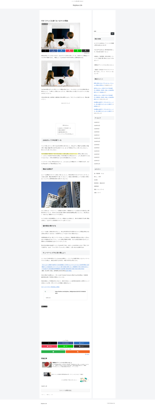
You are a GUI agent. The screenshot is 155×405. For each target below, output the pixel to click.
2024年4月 (96, 151)
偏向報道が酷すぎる (63, 132)
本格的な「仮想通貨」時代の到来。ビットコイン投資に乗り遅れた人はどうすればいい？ (104, 58)
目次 (64, 125)
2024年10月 (97, 141)
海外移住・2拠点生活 (99, 183)
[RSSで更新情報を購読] (78, 351)
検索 (95, 31)
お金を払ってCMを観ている (65, 128)
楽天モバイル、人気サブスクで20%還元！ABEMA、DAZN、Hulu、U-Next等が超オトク (104, 90)
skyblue (102, 92)
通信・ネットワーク (99, 189)
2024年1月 (96, 160)
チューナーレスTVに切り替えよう (66, 134)
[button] (86, 50)
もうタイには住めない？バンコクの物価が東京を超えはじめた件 (104, 44)
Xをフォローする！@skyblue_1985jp (50, 287)
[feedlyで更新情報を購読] (53, 351)
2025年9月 (96, 128)
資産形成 (96, 186)
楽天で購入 (69, 270)
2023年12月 (97, 163)
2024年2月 (96, 157)
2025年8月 (96, 132)
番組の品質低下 (62, 130)
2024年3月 (96, 154)
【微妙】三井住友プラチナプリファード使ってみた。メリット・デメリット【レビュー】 (104, 71)
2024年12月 (97, 138)
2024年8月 (96, 144)
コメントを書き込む (65, 390)
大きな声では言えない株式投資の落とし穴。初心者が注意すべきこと (104, 50)
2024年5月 (96, 147)
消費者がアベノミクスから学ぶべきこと (104, 65)
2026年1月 (96, 122)
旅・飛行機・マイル (99, 173)
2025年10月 (97, 125)
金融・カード (97, 192)
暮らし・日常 (45, 306)
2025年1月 (96, 135)
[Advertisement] (65, 15)
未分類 (95, 180)
